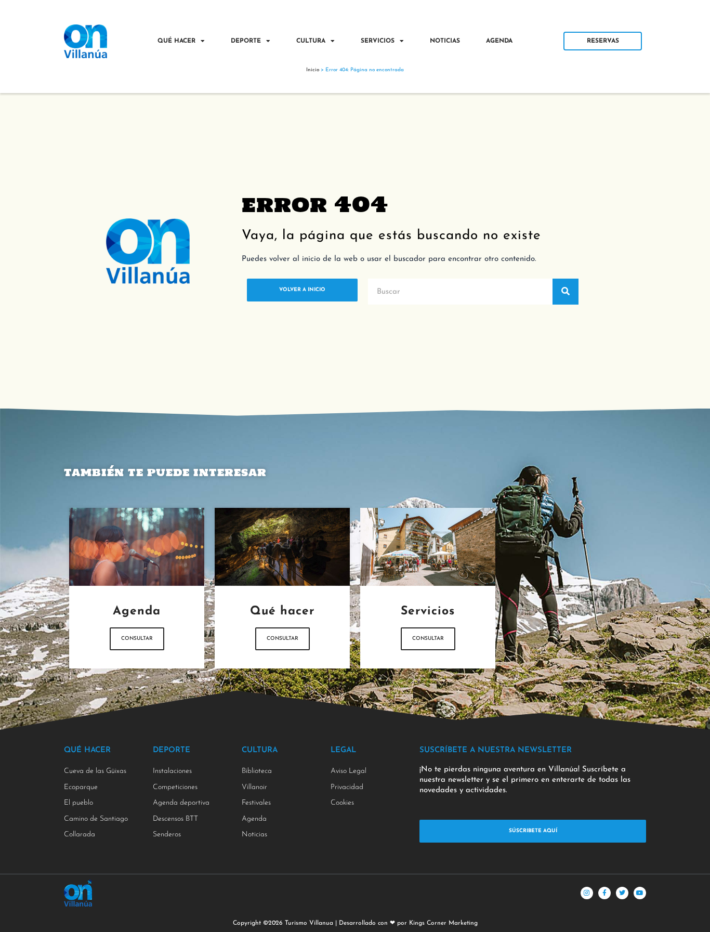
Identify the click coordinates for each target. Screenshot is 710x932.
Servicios (378, 41)
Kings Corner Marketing (443, 923)
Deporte (246, 41)
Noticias (445, 41)
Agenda (499, 41)
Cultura (310, 41)
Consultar (137, 638)
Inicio (312, 70)
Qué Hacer (176, 41)
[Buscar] (565, 292)
